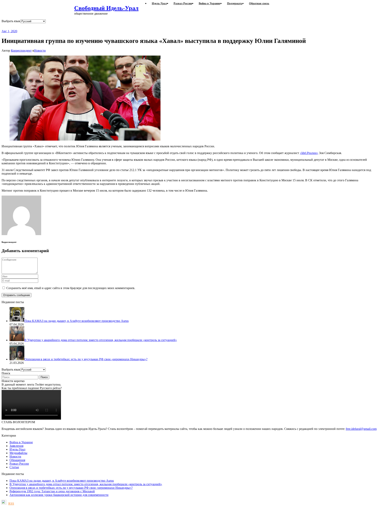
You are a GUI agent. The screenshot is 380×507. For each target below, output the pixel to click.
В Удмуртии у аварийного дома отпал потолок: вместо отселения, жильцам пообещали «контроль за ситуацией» (86, 484)
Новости (40, 50)
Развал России (19, 463)
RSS (11, 503)
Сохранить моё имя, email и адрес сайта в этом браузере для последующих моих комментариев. (70, 288)
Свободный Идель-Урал (106, 8)
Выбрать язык (11, 21)
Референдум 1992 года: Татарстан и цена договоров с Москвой (52, 491)
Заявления (16, 445)
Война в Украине (21, 442)
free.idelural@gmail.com (361, 428)
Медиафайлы (18, 453)
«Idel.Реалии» (309, 153)
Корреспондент (21, 50)
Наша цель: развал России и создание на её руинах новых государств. (83, 26)
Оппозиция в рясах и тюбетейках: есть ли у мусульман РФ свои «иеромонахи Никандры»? (71, 487)
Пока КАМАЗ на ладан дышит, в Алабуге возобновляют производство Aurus (62, 480)
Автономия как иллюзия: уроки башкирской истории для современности (59, 495)
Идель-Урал (17, 449)
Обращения (17, 460)
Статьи (14, 467)
